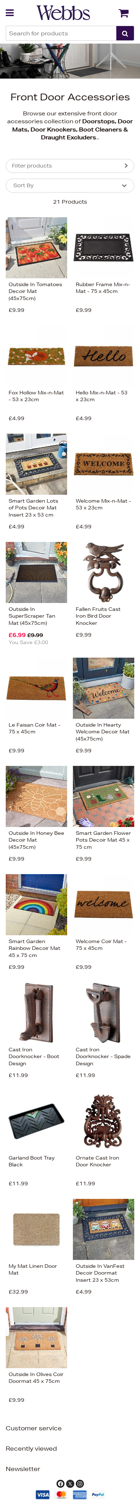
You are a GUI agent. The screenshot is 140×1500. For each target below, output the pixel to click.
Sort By (23, 185)
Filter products (32, 166)
